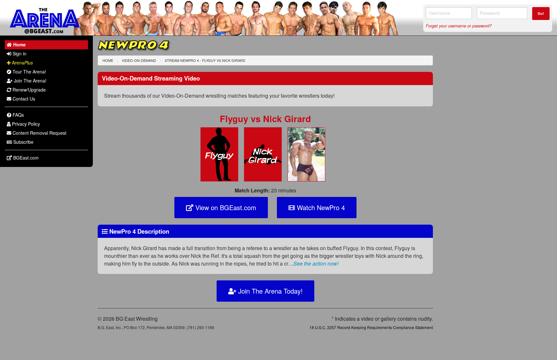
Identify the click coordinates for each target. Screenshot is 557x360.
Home (108, 60)
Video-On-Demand (139, 60)
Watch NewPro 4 (320, 207)
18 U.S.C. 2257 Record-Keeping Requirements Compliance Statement (371, 327)
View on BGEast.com (224, 207)
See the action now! (315, 263)
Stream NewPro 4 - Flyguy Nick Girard (205, 60)
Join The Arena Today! (269, 291)
